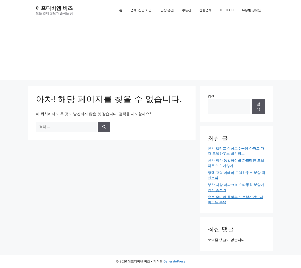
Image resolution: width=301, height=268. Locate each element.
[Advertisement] (150, 51)
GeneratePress (174, 261)
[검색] (104, 127)
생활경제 (205, 10)
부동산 (186, 10)
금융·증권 (167, 10)
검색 (211, 96)
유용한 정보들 (251, 10)
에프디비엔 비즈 (54, 8)
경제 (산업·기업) (141, 10)
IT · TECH (227, 10)
